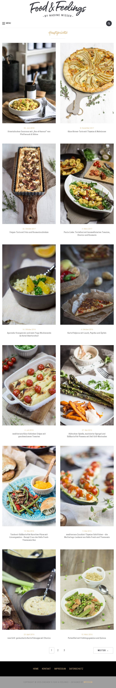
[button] (6, 23)
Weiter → (103, 650)
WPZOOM (88, 682)
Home (35, 668)
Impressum (60, 668)
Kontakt (46, 668)
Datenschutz (76, 668)
